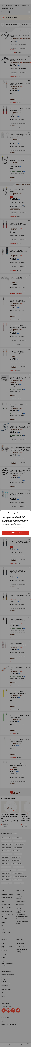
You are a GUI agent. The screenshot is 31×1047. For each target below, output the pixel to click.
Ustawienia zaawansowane (15, 528)
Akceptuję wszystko (15, 533)
